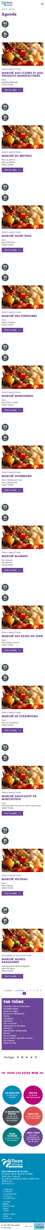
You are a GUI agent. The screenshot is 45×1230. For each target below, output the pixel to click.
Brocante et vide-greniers (13, 1013)
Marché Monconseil (18, 396)
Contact (6, 1210)
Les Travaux (7, 1196)
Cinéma (6, 1016)
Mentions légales (9, 1214)
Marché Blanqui (15, 556)
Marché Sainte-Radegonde (14, 961)
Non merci (29, 1226)
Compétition (8, 1018)
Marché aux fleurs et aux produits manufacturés (22, 74)
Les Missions (7, 1191)
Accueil (4, 9)
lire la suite (10, 90)
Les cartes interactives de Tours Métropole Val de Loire (33, 1137)
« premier (8, 990)
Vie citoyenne (9, 1040)
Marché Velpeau (14, 879)
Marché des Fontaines (19, 316)
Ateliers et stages (10, 1011)
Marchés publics (9, 1206)
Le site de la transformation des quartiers (12, 1116)
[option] (12, 1095)
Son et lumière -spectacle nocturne (18, 1038)
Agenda (6, 1204)
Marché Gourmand (17, 476)
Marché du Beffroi (17, 155)
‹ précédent (19, 990)
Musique (6, 1033)
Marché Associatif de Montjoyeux (19, 797)
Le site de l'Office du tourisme (12, 1137)
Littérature (7, 1028)
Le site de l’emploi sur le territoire (33, 1116)
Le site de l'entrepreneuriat (33, 1095)
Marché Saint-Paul (17, 235)
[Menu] (41, 3)
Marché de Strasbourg (20, 716)
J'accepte (40, 1227)
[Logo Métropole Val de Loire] (12, 1163)
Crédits (5, 1216)
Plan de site (7, 1218)
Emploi (5, 1208)
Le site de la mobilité (12, 1095)
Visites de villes (9, 1043)
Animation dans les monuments (16, 1006)
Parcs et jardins (9, 1035)
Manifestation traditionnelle (15, 1031)
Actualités (6, 1202)
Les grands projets (10, 1194)
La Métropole (8, 1189)
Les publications (9, 1198)
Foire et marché (9, 1023)
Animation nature (10, 1008)
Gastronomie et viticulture (14, 1026)
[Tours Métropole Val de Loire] (7, 3)
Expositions (8, 1021)
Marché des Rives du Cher (22, 636)
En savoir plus (6, 1227)
